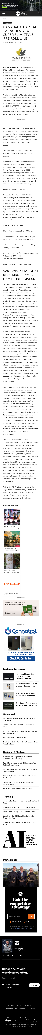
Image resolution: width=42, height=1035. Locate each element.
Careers (18, 1005)
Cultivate (29, 922)
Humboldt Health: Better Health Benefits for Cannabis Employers (26, 676)
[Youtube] (21, 955)
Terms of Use (16, 928)
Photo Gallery (10, 860)
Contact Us (32, 1008)
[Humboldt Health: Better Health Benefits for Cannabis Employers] (8, 676)
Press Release (9, 42)
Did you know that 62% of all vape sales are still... (26, 685)
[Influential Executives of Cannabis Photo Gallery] (21, 875)
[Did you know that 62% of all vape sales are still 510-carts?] (8, 686)
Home (4, 19)
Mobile (21, 1012)
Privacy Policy (27, 928)
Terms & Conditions (11, 1008)
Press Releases (8, 23)
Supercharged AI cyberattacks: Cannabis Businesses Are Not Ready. (17, 758)
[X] (16, 955)
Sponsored (9, 714)
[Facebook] (3, 955)
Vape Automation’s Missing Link (14, 738)
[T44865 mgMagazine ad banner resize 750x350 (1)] (21, 608)
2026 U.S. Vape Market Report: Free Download (25, 694)
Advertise (11, 1005)
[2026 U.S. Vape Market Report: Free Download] (8, 696)
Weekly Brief (16, 922)
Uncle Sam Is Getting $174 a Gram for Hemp (19, 812)
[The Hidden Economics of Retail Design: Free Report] (8, 705)
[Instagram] (8, 955)
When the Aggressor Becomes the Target (18, 789)
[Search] (39, 13)
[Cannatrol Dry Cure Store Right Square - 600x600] (21, 644)
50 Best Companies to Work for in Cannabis (19, 807)
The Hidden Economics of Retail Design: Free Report (27, 704)
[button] (3, 13)
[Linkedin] (12, 955)
